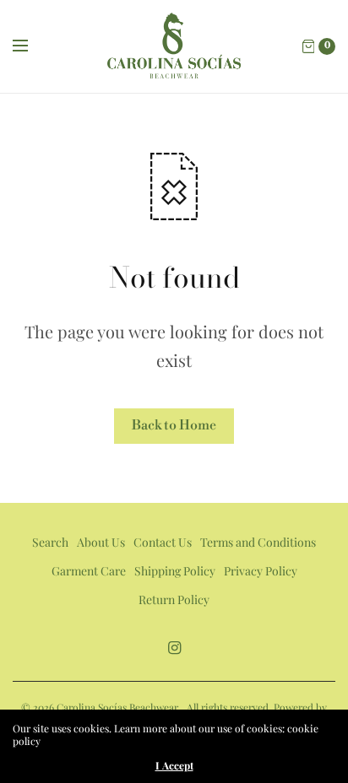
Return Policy (174, 599)
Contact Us (162, 542)
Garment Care (89, 571)
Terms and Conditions (258, 542)
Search (50, 542)
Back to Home (174, 425)
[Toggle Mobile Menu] (31, 46)
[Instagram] (174, 648)
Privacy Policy (260, 571)
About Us (101, 542)
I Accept (174, 765)
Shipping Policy (174, 571)
